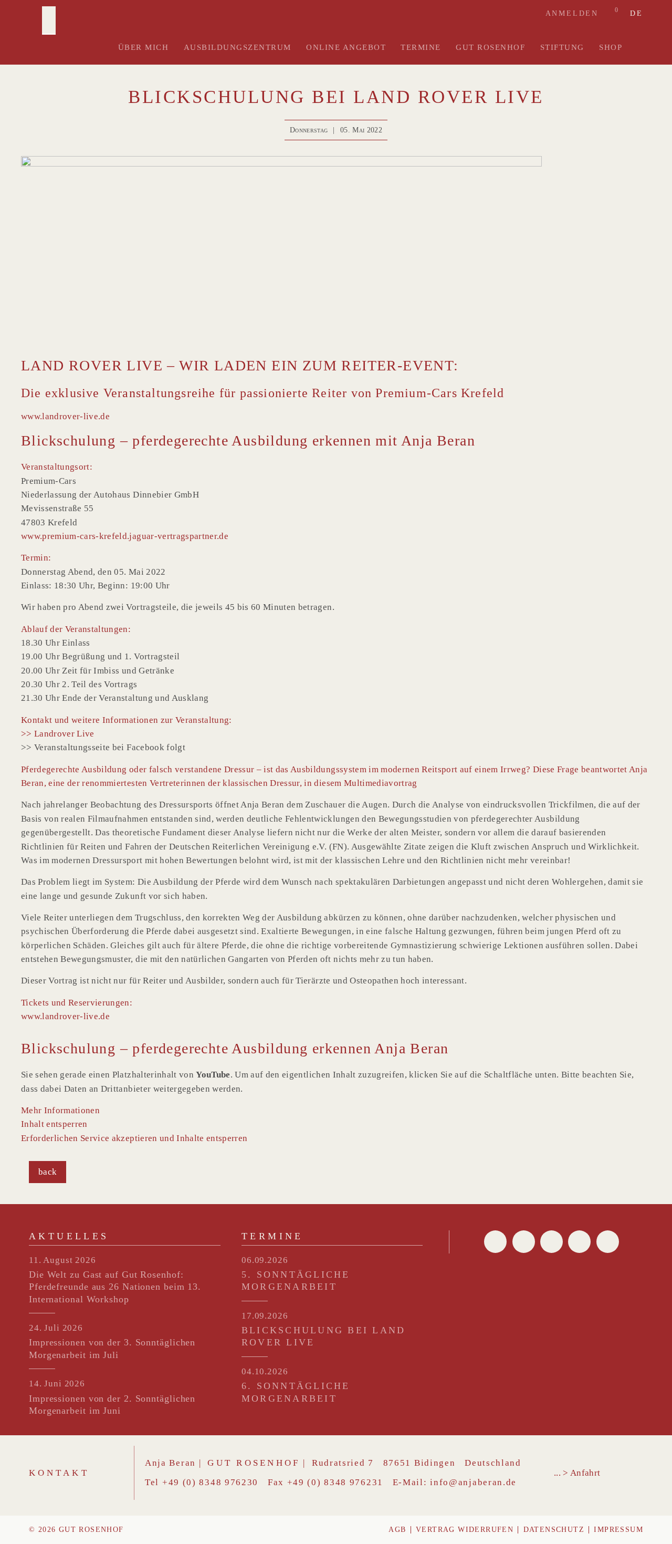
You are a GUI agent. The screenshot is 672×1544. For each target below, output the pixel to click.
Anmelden (571, 13)
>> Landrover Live (57, 734)
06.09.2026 (265, 1260)
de (636, 13)
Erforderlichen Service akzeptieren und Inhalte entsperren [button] (134, 1138)
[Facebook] (495, 1241)
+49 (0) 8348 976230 (210, 1482)
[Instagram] (607, 1241)
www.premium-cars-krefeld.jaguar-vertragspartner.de (124, 536)
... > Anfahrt (577, 1473)
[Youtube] (579, 1241)
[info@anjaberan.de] (551, 1241)
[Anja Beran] (49, 20)
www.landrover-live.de (65, 416)
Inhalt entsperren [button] (54, 1124)
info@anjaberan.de (473, 1482)
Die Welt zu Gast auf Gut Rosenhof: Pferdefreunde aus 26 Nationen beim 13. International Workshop (115, 1286)
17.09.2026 (265, 1316)
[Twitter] (523, 1241)
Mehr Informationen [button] (60, 1110)
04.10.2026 (265, 1371)
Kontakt (59, 1473)
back (47, 1172)
